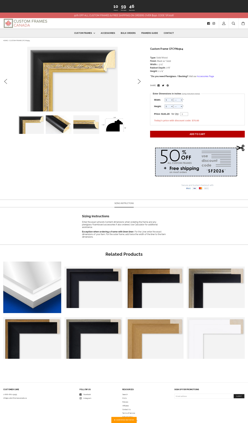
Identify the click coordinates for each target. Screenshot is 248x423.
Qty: (177, 114)
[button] (124, 420)
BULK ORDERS (128, 33)
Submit (239, 396)
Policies (125, 402)
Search (125, 394)
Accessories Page (205, 76)
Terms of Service (128, 413)
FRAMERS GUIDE (149, 33)
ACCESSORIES (108, 33)
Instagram (87, 398)
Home (5, 40)
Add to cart (197, 134)
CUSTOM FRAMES (83, 33)
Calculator (140, 224)
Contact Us (126, 409)
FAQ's (124, 398)
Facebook (87, 394)
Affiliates (125, 406)
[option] (72, 79)
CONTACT (169, 33)
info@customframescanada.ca (15, 398)
